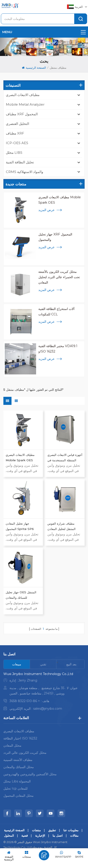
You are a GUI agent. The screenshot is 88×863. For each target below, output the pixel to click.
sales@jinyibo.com (47, 709)
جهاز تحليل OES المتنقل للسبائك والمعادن (21, 594)
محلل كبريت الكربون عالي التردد (24, 753)
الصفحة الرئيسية (36, 67)
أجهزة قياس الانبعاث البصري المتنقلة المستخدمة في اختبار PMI (64, 458)
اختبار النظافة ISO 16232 (20, 738)
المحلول (9, 835)
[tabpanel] (44, 692)
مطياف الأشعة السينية (17, 760)
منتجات (36, 830)
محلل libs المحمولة (17, 781)
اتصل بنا (58, 835)
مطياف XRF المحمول (22, 114)
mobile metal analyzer (25, 104)
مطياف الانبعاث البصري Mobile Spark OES (59, 200)
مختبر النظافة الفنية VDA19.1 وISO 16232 (57, 348)
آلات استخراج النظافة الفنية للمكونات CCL (56, 311)
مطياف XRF (15, 133)
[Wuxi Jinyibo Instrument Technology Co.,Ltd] (10, 6)
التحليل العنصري (17, 124)
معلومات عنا (71, 830)
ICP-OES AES (17, 143)
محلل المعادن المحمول (18, 796)
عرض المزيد (46, 210)
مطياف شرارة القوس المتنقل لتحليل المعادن (61, 526)
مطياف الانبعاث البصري (22, 95)
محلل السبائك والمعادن (18, 767)
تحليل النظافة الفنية (20, 162)
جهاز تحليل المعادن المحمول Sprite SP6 (20, 526)
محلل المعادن (12, 745)
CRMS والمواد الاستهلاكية (24, 172)
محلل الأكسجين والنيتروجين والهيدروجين (30, 774)
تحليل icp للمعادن (15, 788)
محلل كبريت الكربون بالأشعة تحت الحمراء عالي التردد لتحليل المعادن (59, 277)
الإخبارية (40, 835)
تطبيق (52, 830)
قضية (24, 835)
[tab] (17, 664)
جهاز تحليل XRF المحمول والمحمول (55, 237)
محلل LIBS (14, 152)
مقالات (74, 835)
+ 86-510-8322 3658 (24, 701)
